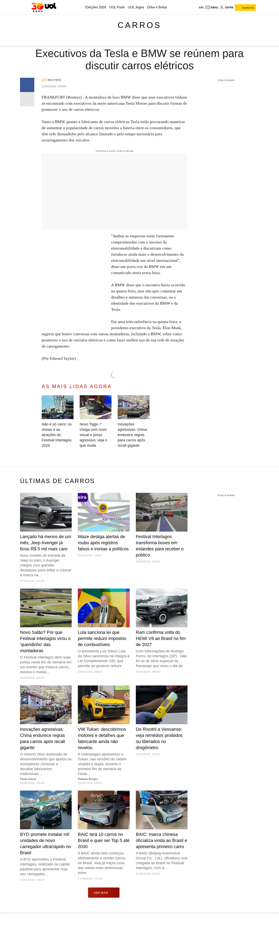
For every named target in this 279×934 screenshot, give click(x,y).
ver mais (101, 892)
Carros (139, 25)
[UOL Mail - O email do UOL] (211, 7)
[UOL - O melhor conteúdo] (44, 7)
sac (201, 7)
